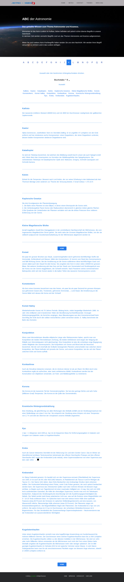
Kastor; (33, 91)
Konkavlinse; (62, 93)
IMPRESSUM (72, 576)
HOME (65, 576)
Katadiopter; (42, 91)
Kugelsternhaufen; (73, 96)
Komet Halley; (40, 93)
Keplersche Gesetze (62, 91)
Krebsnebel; (60, 96)
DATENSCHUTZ (80, 576)
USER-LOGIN (89, 576)
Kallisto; (26, 91)
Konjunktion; (51, 93)
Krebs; (51, 96)
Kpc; (46, 96)
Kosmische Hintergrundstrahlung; (88, 93)
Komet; (97, 91)
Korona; (71, 93)
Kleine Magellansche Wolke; (82, 91)
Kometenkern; (28, 93)
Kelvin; (50, 91)
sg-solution (33, 576)
